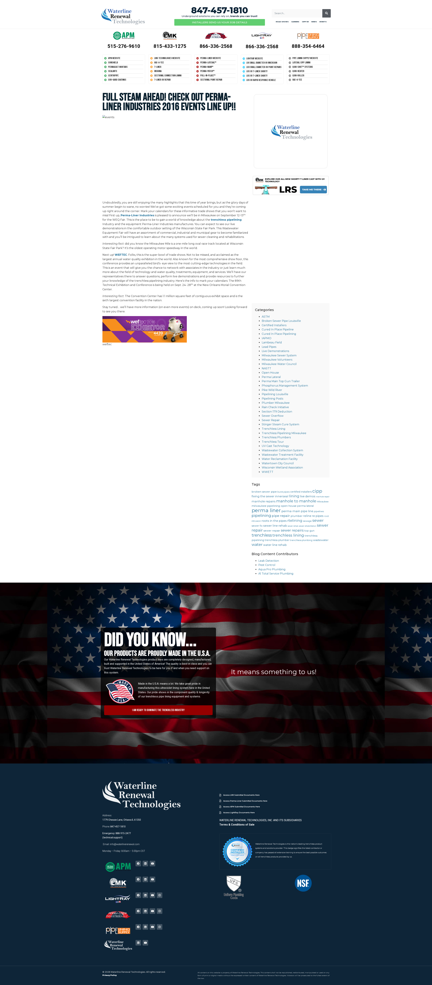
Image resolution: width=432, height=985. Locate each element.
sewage (307, 521)
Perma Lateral (271, 377)
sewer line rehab (275, 525)
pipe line (307, 511)
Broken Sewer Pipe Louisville (281, 320)
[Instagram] (159, 895)
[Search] (326, 13)
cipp (317, 491)
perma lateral (305, 505)
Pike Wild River (272, 390)
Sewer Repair (271, 420)
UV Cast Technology (275, 446)
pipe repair (281, 516)
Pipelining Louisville (275, 394)
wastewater (321, 540)
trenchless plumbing (301, 540)
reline (307, 516)
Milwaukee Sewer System (279, 355)
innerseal (281, 496)
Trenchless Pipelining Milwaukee (284, 433)
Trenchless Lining (273, 428)
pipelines (319, 511)
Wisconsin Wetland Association (282, 467)
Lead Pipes (269, 346)
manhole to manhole (296, 501)
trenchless (262, 535)
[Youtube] (152, 863)
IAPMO (266, 338)
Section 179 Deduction (277, 411)
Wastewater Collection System (282, 450)
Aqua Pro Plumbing (272, 569)
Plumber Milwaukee (276, 402)
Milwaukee (323, 501)
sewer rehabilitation (307, 526)
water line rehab (275, 545)
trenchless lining (288, 535)
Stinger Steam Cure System (280, 424)
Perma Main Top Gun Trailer (281, 381)
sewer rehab (293, 526)
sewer (318, 520)
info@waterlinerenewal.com (125, 844)
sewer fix (257, 525)
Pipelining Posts (272, 398)
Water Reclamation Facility (280, 459)
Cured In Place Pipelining (279, 333)
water (257, 544)
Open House (270, 372)
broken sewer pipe (264, 491)
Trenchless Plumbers (276, 437)
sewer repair (271, 530)
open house (288, 505)
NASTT (266, 368)
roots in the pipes (274, 520)
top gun (309, 530)
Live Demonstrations (275, 351)
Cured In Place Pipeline (278, 329)
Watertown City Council (278, 463)
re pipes (317, 516)
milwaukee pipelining (266, 505)
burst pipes (283, 492)
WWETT (267, 472)
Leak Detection (268, 560)
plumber (297, 516)
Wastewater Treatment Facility (282, 454)
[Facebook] (138, 863)
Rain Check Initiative (275, 407)
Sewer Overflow (273, 415)
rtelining (294, 520)
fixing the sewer (263, 496)
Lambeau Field (272, 342)
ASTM (266, 316)
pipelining (261, 515)
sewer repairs (292, 530)
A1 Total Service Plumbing (275, 573)
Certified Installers (274, 325)
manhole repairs (264, 501)
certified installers (301, 491)
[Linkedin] (145, 863)
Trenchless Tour (273, 441)
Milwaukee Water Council (279, 364)
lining (294, 496)
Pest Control (266, 565)
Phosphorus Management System (285, 385)
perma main (290, 511)
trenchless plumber (277, 540)
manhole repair (322, 497)
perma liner (266, 510)
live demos (307, 496)
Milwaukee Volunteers (277, 359)
